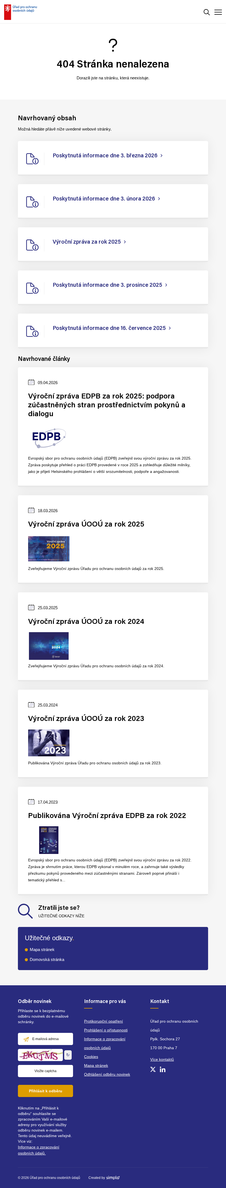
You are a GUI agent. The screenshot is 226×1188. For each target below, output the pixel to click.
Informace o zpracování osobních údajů (104, 1043)
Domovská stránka (47, 959)
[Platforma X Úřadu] (153, 1069)
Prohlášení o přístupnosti (106, 1030)
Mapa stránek (42, 949)
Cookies (91, 1056)
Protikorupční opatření (103, 1021)
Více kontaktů (162, 1059)
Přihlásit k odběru (45, 1091)
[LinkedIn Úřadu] (162, 1069)
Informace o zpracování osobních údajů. (38, 1150)
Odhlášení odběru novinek (107, 1074)
